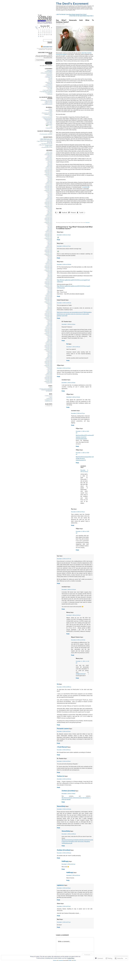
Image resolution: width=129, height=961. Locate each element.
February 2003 (49, 374)
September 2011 (48, 238)
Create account (49, 395)
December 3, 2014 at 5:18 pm (73, 397)
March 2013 (49, 214)
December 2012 (48, 218)
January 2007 (49, 312)
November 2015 (48, 171)
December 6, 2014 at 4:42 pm (78, 511)
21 (51, 32)
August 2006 (49, 319)
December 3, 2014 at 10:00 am (64, 686)
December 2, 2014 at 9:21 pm (64, 906)
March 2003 (49, 373)
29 (38, 36)
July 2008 (50, 288)
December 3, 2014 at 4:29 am (64, 761)
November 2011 (48, 235)
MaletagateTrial (49, 77)
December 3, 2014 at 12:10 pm (69, 589)
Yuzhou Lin (60, 776)
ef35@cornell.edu (80, 674)
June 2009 (50, 274)
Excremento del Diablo (47, 113)
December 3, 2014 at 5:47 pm (78, 413)
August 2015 (49, 175)
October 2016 (49, 159)
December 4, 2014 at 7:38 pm (68, 793)
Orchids (50, 78)
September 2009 (48, 270)
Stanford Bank (49, 84)
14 (51, 31)
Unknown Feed (47, 46)
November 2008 (48, 283)
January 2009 (49, 280)
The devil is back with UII (46, 143)
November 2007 (48, 299)
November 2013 (48, 203)
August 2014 (49, 191)
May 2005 (50, 339)
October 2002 (49, 380)
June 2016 (50, 162)
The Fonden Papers (47, 90)
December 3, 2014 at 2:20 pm (64, 368)
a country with (85, 187)
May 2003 (50, 370)
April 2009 (50, 276)
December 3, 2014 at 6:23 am (73, 875)
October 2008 (49, 284)
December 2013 (48, 202)
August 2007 (49, 303)
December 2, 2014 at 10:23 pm (64, 809)
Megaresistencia (48, 119)
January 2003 (49, 376)
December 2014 (48, 186)
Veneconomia (49, 128)
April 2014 (50, 197)
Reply (58, 239)
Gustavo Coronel (48, 114)
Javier (51, 115)
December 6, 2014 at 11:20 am (78, 639)
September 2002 (48, 381)
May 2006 (50, 323)
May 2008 (50, 291)
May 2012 (50, 227)
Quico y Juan (49, 123)
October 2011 (49, 236)
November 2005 (48, 331)
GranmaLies (49, 74)
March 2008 (49, 293)
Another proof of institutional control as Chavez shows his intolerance (46, 389)
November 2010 (48, 251)
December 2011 (48, 234)
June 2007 (50, 305)
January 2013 (49, 217)
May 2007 (50, 307)
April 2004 (50, 356)
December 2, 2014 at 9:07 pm (64, 922)
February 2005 (49, 343)
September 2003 (48, 365)
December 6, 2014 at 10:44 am (73, 615)
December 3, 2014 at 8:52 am (64, 749)
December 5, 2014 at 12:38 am (64, 264)
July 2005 (50, 336)
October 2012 (49, 221)
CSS (75, 960)
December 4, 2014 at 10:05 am (64, 302)
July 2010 (50, 256)
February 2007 (49, 311)
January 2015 (49, 185)
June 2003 (50, 369)
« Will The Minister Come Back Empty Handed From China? (71, 14)
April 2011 (50, 244)
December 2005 (48, 329)
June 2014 (50, 194)
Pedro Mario (49, 122)
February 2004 (49, 358)
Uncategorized (49, 92)
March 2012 (49, 230)
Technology (49, 87)
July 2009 (50, 272)
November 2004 (48, 347)
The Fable (50, 88)
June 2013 (50, 210)
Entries (54, 960)
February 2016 (49, 167)
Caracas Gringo (48, 110)
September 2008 (48, 286)
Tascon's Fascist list (48, 86)
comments (60, 960)
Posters (50, 80)
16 (40, 32)
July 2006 (50, 320)
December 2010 (48, 250)
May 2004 (50, 354)
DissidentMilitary (48, 71)
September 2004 (48, 349)
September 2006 (48, 317)
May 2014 (50, 195)
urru (51, 126)
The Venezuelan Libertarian (46, 134)
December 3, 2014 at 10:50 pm (69, 834)
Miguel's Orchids (48, 102)
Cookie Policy (70, 958)
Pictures (50, 79)
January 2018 (49, 153)
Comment (87, 955)
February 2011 (49, 247)
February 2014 (49, 199)
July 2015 (50, 177)
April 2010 (50, 260)
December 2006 (48, 313)
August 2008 (49, 287)
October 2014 (49, 189)
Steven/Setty (61, 806)
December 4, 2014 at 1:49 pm (68, 324)
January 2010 (49, 264)
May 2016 (50, 163)
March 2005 (49, 341)
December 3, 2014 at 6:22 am (68, 864)
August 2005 (49, 335)
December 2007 (48, 297)
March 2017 (49, 157)
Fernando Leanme (63, 728)
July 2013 (50, 209)
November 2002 (48, 378)
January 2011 (49, 248)
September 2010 (48, 254)
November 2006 (48, 315)
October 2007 (49, 300)
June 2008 (50, 289)
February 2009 (49, 279)
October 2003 (49, 364)
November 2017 (48, 154)
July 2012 (50, 224)
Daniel (50, 111)
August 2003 (49, 366)
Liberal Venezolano (48, 118)
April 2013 (50, 213)
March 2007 (49, 309)
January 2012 (49, 232)
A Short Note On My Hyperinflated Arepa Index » (81, 15)
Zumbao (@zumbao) (68, 791)
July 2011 (50, 240)
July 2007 (50, 304)
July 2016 (50, 161)
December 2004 (48, 345)
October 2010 (49, 252)
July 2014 (50, 193)
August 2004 (49, 351)
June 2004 (50, 353)
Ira (67, 344)
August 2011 (49, 239)
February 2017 (49, 158)
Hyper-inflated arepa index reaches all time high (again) (46, 139)
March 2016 (49, 166)
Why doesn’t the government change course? (46, 145)
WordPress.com (48, 401)
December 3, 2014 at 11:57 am (64, 558)
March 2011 (49, 246)
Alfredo (50, 109)
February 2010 (49, 263)
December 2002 (48, 377)
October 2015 (49, 173)
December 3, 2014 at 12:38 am (64, 779)
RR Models (50, 83)
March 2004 (49, 357)
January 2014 (49, 201)
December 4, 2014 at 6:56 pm (73, 346)
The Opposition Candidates (46, 91)
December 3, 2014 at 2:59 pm (68, 382)
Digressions (49, 70)
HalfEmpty (65, 861)
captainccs (60, 885)
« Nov (36, 26)
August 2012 (49, 223)
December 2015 (48, 170)
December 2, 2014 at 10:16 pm (64, 852)
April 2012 (50, 228)
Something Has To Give (47, 147)
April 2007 (50, 308)
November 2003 (48, 362)
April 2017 (50, 156)
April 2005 (50, 340)
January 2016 (49, 169)
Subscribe (48, 63)
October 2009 (49, 268)
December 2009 (48, 266)
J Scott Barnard (62, 747)
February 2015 (49, 183)
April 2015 (50, 181)
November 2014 (48, 187)
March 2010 (49, 262)
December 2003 (48, 361)
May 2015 (50, 179)
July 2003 (50, 368)
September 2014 (48, 190)
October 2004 (49, 348)
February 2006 (49, 327)
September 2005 (48, 333)
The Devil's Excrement (72, 3)
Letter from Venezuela (47, 116)
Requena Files (49, 82)
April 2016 (50, 165)
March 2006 (49, 325)
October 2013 (49, 205)
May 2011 (50, 243)
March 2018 (49, 152)
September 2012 (48, 222)
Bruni (51, 132)
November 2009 (48, 267)
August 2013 (49, 207)
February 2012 (49, 231)
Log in (50, 397)
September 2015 (48, 174)
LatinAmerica (49, 75)
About (51, 387)
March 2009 (49, 278)
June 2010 (50, 258)
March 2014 (49, 198)
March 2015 (49, 182)
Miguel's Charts (49, 101)
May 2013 (50, 211)
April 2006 (50, 324)
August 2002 (49, 382)
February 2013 (49, 215)
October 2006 (49, 316)
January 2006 (49, 328)
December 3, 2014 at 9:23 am (64, 731)
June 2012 (50, 226)
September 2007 (48, 301)
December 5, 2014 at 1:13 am (64, 234)
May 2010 (50, 259)
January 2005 (49, 344)
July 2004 (50, 352)
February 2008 (49, 295)
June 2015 (50, 178)
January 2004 (49, 360)
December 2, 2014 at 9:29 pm (64, 888)
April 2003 (50, 372)
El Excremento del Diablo (46, 73)
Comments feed (48, 399)
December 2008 (48, 282)
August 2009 (49, 271)
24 (42, 34)
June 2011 (50, 242)
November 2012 (48, 219)
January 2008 (49, 296)
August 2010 (49, 255)
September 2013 (48, 206)
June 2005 (50, 337)
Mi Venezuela (49, 120)
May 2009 (50, 275)
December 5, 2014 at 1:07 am (64, 246)
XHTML (69, 960)
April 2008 (50, 292)
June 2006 (50, 321)
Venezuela (50, 94)
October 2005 (49, 332)
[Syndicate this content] (41, 46)
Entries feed (49, 398)
